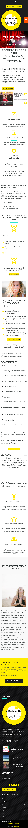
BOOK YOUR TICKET (8, 88)
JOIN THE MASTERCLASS (14, 339)
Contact (3, 816)
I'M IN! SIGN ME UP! (14, 274)
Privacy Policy (17, 823)
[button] (25, 455)
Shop (3, 810)
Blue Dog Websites (16, 826)
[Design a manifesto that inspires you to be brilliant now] (6, 749)
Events (3, 804)
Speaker (4, 807)
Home (3, 799)
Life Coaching (5, 801)
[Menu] (26, 20)
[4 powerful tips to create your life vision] (6, 758)
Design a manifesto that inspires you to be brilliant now (17, 749)
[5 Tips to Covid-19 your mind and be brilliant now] (6, 765)
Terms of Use (10, 823)
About (3, 813)
